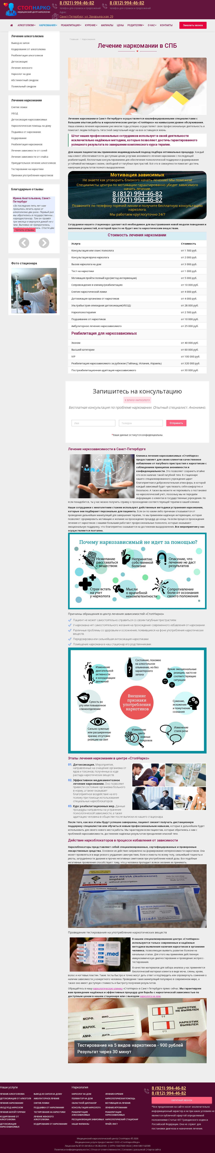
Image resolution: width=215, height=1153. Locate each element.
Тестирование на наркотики (27, 169)
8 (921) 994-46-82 (77, 3)
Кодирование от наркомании (50, 1124)
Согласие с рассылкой (133, 1149)
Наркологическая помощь (120, 1098)
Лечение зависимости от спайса (29, 156)
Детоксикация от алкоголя (15, 1098)
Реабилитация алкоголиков (27, 55)
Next (52, 290)
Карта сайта (154, 1149)
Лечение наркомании (11, 1103)
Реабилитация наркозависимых (115, 1113)
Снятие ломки (19, 107)
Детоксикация (19, 61)
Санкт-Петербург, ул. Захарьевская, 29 (86, 16)
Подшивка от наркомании (26, 131)
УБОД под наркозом (11, 1107)
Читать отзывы (24, 230)
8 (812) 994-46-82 (127, 3)
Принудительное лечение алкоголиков (33, 162)
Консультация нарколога (86, 1107)
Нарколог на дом (21, 74)
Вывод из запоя (20, 43)
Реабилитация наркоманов (26, 144)
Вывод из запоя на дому (48, 1094)
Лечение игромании (116, 1107)
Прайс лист (111, 1124)
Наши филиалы (80, 1124)
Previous (15, 290)
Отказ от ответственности (105, 1149)
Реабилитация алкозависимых (81, 1113)
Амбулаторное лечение (46, 1098)
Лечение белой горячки (12, 1112)
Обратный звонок (181, 1100)
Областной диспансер (84, 1103)
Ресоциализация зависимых (88, 1119)
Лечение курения (114, 1094)
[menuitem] (12, 25)
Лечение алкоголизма (12, 1094)
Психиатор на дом (82, 1098)
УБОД (14, 113)
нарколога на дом (150, 996)
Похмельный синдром (23, 86)
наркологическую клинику (108, 988)
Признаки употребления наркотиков (32, 175)
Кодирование (19, 138)
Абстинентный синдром (24, 80)
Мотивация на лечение (118, 1103)
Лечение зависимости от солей (29, 150)
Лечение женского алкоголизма (44, 1118)
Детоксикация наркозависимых (29, 119)
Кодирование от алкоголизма (28, 49)
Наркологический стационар (121, 1119)
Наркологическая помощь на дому (31, 125)
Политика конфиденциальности (71, 1149)
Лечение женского (21, 67)
